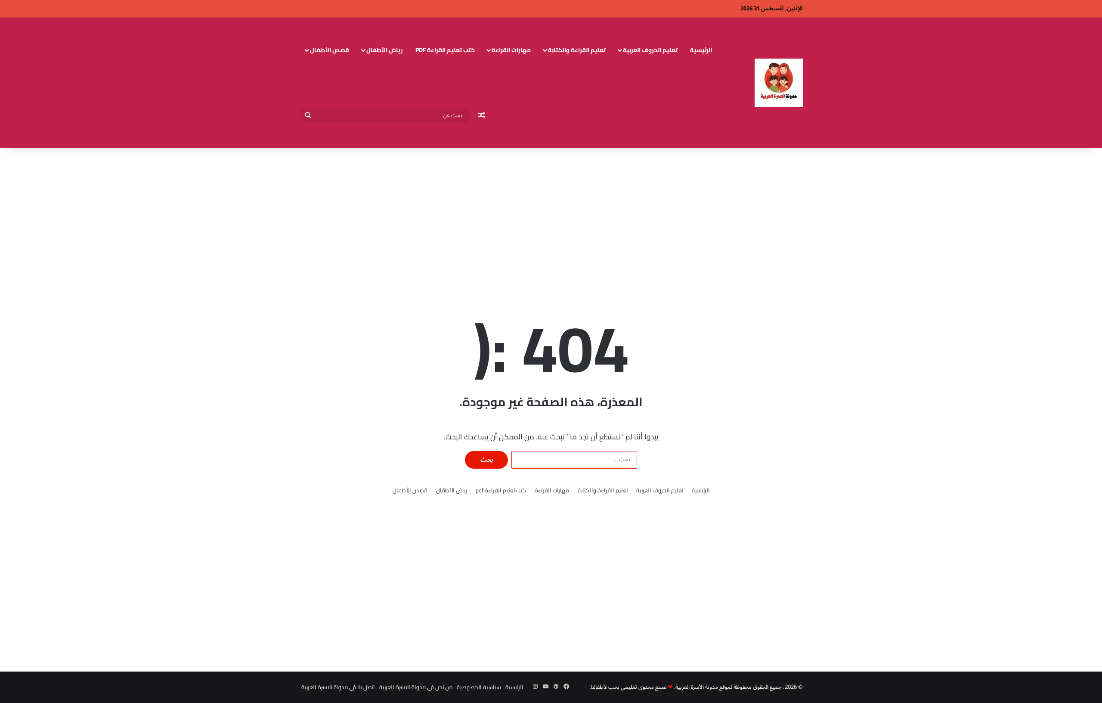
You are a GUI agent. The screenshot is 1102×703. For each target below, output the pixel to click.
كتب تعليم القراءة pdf (445, 50)
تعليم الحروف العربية (650, 50)
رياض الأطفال (384, 50)
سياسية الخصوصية (479, 687)
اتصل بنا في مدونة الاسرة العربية (338, 687)
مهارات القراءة (511, 50)
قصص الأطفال (329, 50)
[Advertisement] (551, 217)
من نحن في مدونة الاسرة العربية (415, 687)
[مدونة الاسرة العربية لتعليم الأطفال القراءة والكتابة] (779, 83)
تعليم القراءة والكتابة (577, 50)
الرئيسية (701, 50)
